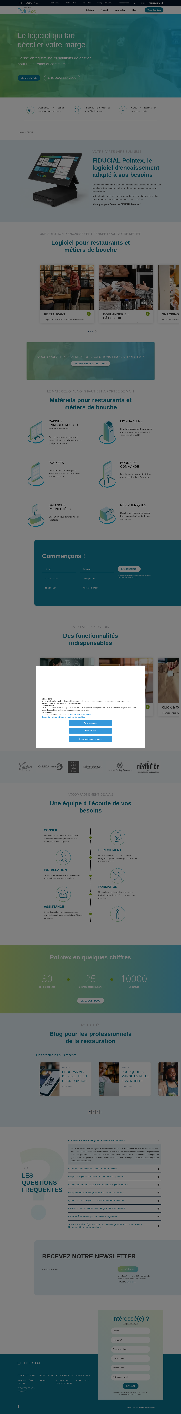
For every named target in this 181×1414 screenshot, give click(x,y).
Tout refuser (90, 731)
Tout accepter (90, 723)
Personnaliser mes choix (90, 739)
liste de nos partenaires (80, 714)
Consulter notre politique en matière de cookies (63, 717)
